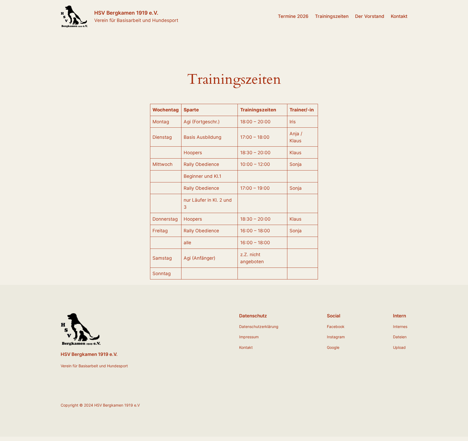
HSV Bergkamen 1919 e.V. (126, 12)
